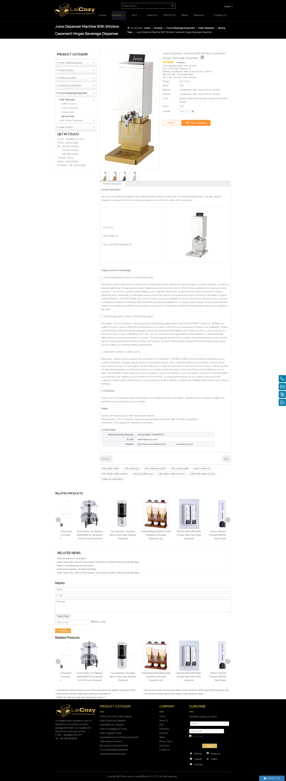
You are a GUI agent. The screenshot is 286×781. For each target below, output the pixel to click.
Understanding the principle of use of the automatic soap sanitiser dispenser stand (95, 690)
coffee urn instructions (112, 479)
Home (162, 716)
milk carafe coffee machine (115, 474)
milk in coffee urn (202, 468)
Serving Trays (68, 116)
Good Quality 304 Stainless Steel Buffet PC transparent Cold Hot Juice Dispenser (77, 535)
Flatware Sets (68, 112)
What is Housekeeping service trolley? (75, 560)
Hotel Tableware (67, 99)
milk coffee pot (131, 468)
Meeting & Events (67, 78)
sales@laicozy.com (74, 139)
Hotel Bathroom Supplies (112, 725)
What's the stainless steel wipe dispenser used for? (80, 697)
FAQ (161, 725)
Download (164, 745)
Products (163, 733)
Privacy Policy (166, 741)
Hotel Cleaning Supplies (70, 63)
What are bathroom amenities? (71, 571)
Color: (166, 98)
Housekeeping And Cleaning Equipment (119, 737)
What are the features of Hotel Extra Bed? (76, 564)
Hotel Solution (66, 127)
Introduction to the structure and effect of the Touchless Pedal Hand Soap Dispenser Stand (187, 690)
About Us (163, 720)
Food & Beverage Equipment (73, 93)
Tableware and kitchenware (113, 754)
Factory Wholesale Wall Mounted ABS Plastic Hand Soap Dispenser (209, 535)
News (162, 737)
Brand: (166, 85)
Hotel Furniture (66, 70)
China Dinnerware (70, 108)
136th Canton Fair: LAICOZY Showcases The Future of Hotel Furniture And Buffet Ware (98, 567)
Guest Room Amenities (70, 85)
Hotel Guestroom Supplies (113, 720)
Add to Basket (198, 122)
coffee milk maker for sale (202, 474)
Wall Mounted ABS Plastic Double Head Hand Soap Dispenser (176, 535)
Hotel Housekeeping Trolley (113, 729)
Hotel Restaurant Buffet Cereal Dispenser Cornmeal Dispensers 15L (143, 535)
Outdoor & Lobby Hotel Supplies (116, 716)
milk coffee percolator (155, 468)
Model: (166, 81)
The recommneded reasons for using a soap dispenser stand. (174, 694)
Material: (167, 90)
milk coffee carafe (179, 468)
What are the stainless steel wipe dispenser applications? (83, 694)
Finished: (167, 94)
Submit (63, 631)
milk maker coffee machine (171, 474)
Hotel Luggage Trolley (111, 733)
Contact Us (164, 750)
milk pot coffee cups (143, 474)
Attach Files (63, 616)
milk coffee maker (110, 468)
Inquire (171, 122)
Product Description (112, 184)
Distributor (164, 729)
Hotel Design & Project (111, 741)
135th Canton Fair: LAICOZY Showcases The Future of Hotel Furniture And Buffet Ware (98, 574)
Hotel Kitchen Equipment (71, 120)
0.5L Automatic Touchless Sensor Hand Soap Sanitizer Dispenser (110, 535)
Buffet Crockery (69, 104)
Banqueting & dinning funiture (114, 745)
